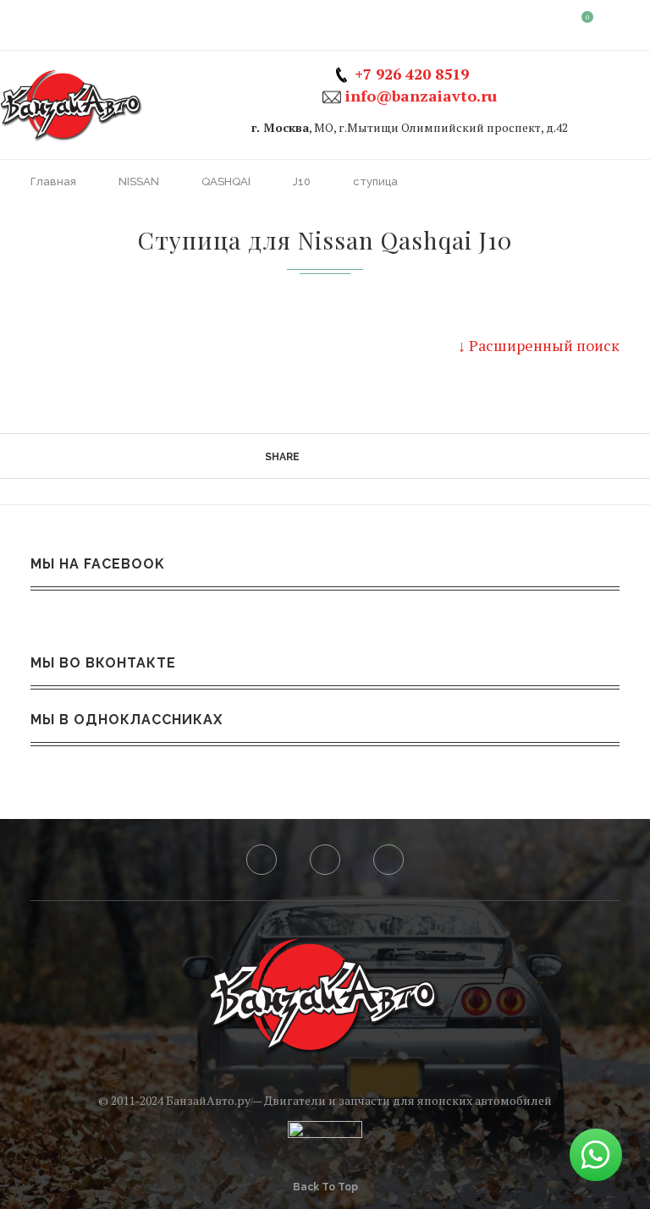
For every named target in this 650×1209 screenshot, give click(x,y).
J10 (303, 181)
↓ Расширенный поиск (539, 345)
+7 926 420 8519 (412, 73)
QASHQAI (227, 181)
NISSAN (140, 181)
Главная (54, 181)
